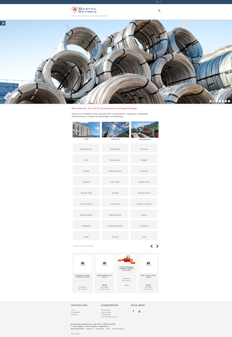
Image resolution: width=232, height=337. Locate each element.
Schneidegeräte (86, 226)
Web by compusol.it (75, 333)
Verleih (144, 237)
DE (157, 2)
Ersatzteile (86, 171)
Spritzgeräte (144, 226)
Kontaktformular (106, 314)
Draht (86, 160)
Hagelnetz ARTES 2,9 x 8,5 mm (104, 276)
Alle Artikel (74, 314)
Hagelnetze (115, 139)
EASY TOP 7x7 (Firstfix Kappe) (148, 276)
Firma (86, 139)
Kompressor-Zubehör (86, 204)
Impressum (89, 329)
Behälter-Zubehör (115, 149)
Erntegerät (144, 160)
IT (160, 2)
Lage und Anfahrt (106, 312)
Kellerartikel (115, 193)
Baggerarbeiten (145, 139)
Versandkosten (83, 289)
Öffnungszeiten (105, 310)
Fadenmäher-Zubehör (115, 171)
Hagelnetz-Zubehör (144, 182)
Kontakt (126, 285)
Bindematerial (144, 149)
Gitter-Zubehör (115, 182)
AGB (107, 329)
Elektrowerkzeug (115, 160)
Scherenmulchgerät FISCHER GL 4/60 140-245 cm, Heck (126, 268)
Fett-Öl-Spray (144, 171)
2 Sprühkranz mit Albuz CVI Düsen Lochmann (82, 276)
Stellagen (86, 237)
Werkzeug (115, 237)
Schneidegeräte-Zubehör (115, 226)
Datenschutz (100, 329)
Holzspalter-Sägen (86, 193)
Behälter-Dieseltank (86, 149)
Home (73, 310)
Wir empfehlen (75, 312)
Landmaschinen (115, 204)
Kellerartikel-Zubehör (144, 193)
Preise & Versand (117, 329)
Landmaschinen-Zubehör (144, 204)
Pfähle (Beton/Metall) (115, 215)
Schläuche (144, 215)
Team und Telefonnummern (109, 317)
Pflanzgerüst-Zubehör (86, 215)
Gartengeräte (86, 182)
